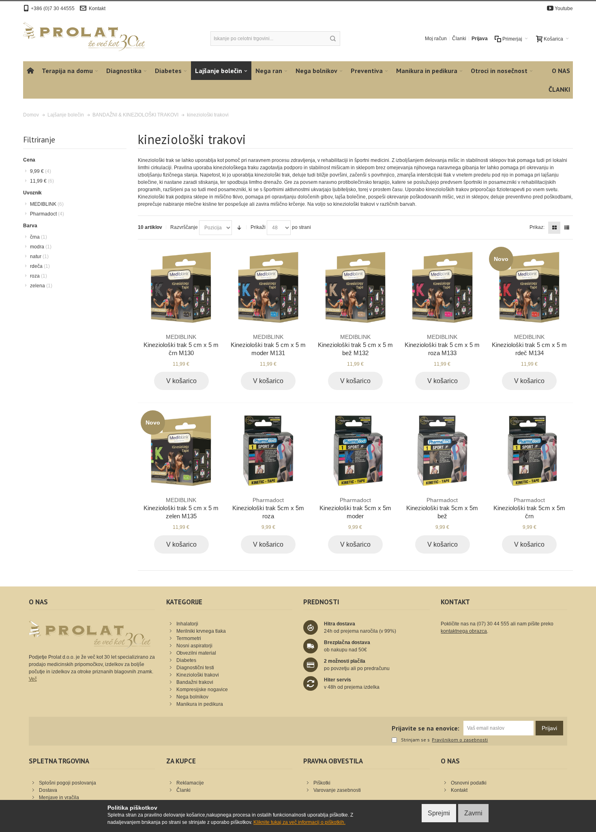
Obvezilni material (196, 653)
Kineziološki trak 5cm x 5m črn (529, 508)
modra (40, 247)
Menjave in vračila (59, 797)
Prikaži (258, 227)
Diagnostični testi (195, 667)
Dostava (48, 790)
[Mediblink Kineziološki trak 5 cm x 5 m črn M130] (181, 287)
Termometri (188, 638)
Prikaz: (537, 227)
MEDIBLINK (47, 204)
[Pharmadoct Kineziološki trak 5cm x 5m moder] (355, 451)
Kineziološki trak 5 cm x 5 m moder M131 (268, 345)
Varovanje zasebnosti (337, 790)
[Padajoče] (239, 228)
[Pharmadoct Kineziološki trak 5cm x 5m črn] (529, 451)
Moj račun (436, 38)
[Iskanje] (333, 38)
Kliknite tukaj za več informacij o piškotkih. (299, 822)
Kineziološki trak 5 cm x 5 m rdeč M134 (529, 345)
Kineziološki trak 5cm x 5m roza (268, 508)
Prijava (480, 38)
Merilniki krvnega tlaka (201, 631)
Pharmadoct (47, 214)
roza (38, 276)
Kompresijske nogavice (202, 689)
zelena (41, 286)
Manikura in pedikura (199, 704)
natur (39, 256)
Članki (459, 38)
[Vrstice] (567, 228)
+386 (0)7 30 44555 (53, 8)
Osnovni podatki (469, 783)
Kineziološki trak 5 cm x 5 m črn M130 (181, 345)
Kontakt (97, 8)
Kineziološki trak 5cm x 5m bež (442, 508)
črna (38, 237)
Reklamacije (190, 783)
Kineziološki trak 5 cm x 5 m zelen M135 (181, 508)
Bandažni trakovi (194, 682)
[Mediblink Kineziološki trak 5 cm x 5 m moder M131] (268, 287)
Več (33, 679)
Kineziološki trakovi (197, 675)
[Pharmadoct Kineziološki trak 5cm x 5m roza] (268, 451)
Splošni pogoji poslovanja (67, 783)
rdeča (40, 266)
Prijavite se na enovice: (425, 728)
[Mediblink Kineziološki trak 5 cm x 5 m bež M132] (355, 287)
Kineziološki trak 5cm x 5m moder (355, 508)
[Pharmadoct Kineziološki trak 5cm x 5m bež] (442, 451)
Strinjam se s (415, 740)
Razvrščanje (184, 227)
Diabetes (186, 660)
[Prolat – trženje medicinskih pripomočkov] (84, 36)
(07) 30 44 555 (493, 624)
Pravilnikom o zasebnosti (460, 739)
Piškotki (321, 783)
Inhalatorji (187, 624)
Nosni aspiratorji (194, 646)
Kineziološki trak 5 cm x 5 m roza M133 (442, 345)
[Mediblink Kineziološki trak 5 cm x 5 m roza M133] (442, 287)
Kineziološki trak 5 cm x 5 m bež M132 (355, 345)
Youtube (564, 8)
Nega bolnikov (192, 697)
